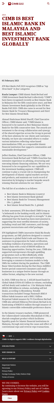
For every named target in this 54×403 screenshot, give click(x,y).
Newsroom (6, 368)
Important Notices (9, 365)
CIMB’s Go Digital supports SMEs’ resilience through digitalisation (26, 339)
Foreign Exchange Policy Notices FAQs (16, 374)
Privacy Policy (7, 371)
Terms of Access (8, 377)
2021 (10, 336)
